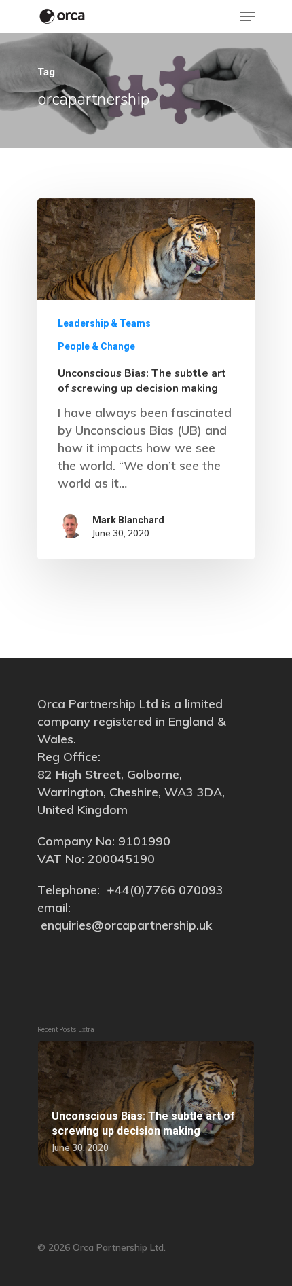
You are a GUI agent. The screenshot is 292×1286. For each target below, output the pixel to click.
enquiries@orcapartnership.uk (127, 925)
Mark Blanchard (128, 520)
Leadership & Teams (104, 323)
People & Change (96, 346)
